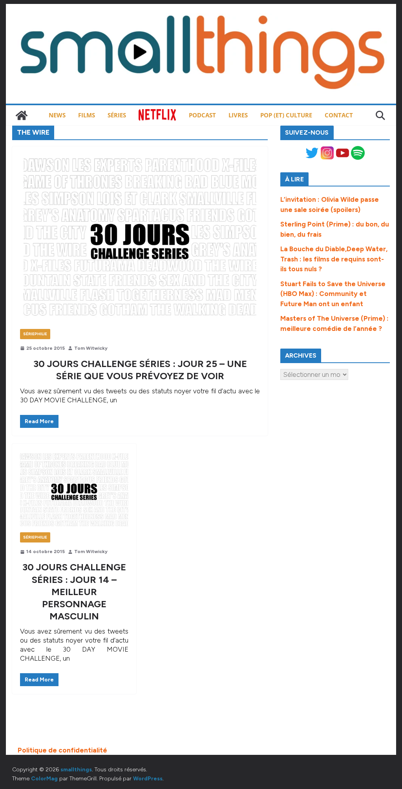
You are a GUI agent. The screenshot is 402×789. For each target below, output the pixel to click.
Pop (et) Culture (286, 115)
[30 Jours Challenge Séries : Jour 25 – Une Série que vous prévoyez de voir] (140, 241)
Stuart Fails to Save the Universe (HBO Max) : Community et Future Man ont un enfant (333, 294)
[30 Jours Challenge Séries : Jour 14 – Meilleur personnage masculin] (74, 491)
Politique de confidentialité (62, 750)
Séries (117, 115)
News (57, 115)
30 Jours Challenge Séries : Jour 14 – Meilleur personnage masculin (74, 591)
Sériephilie (35, 333)
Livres (238, 115)
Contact (339, 115)
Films (86, 115)
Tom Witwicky (91, 348)
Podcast (202, 115)
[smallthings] (21, 115)
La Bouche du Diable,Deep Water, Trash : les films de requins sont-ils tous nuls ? (333, 259)
